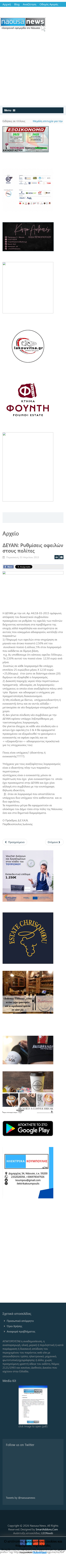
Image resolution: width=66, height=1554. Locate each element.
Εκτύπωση (56, 557)
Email (61, 557)
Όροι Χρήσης (14, 1326)
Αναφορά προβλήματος (21, 1331)
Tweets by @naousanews (20, 1497)
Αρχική (7, 4)
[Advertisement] (33, 70)
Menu (8, 110)
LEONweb (47, 1533)
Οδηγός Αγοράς (49, 4)
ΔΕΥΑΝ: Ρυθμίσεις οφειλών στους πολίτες (33, 548)
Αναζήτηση (29, 4)
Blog (16, 4)
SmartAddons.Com (47, 1529)
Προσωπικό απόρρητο (20, 1321)
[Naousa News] (23, 24)
